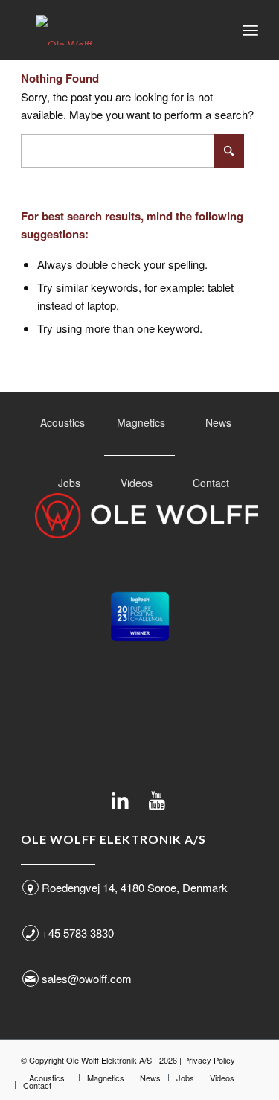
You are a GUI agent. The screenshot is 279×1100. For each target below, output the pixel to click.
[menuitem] (250, 30)
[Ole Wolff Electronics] (116, 30)
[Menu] (250, 30)
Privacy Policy (209, 1060)
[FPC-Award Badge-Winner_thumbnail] (140, 617)
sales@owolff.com (87, 978)
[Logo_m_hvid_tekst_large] (146, 515)
